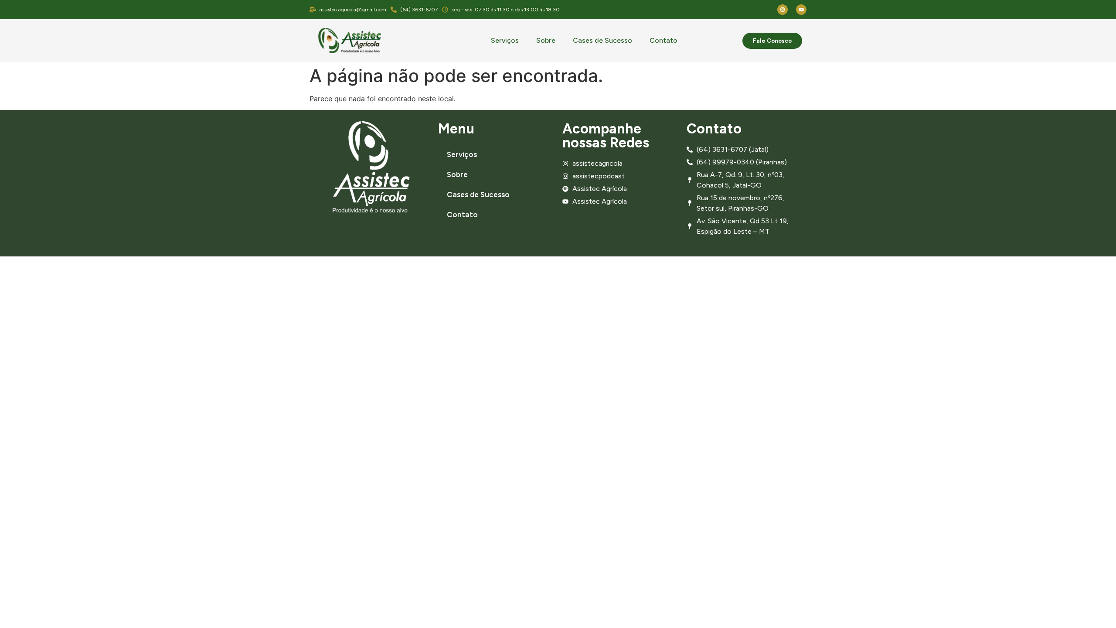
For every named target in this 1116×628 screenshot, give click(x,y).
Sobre (545, 40)
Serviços (505, 40)
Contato (663, 40)
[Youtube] (801, 9)
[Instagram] (782, 9)
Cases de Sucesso (602, 40)
